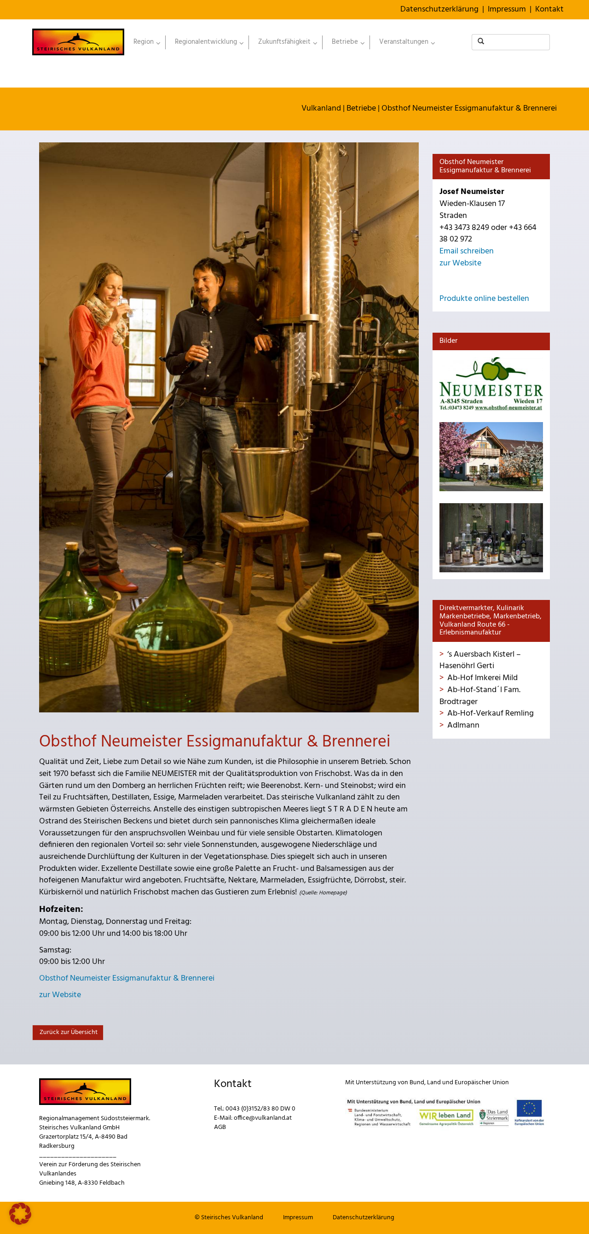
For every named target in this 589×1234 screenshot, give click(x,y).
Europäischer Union (482, 1082)
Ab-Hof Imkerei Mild (482, 678)
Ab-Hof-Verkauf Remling (490, 713)
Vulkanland (321, 108)
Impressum (507, 9)
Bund (417, 1082)
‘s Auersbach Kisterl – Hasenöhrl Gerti (480, 660)
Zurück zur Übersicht (68, 1032)
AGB (220, 1127)
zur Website (60, 995)
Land (434, 1082)
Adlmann (463, 725)
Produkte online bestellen (484, 299)
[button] (20, 1213)
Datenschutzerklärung (439, 9)
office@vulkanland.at (263, 1118)
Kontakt (549, 9)
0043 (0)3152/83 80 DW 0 (260, 1109)
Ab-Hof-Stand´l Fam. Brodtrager (479, 696)
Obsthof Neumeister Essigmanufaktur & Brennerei (469, 108)
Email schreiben (466, 251)
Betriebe (361, 108)
